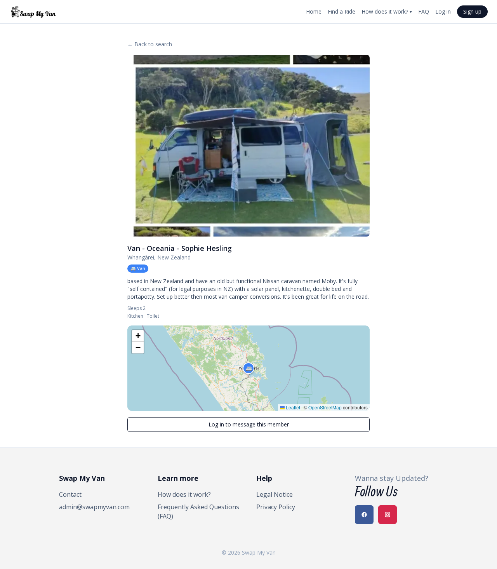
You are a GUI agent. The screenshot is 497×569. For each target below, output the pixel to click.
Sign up (472, 11)
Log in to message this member (249, 424)
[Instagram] (387, 514)
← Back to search (149, 44)
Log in (443, 11)
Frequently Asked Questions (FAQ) (198, 511)
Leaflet (292, 407)
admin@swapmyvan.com (94, 507)
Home (313, 11)
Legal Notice (274, 494)
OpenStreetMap (325, 407)
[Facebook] (364, 514)
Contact (70, 494)
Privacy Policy (275, 507)
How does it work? (386, 11)
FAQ (423, 11)
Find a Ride (341, 11)
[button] (248, 368)
